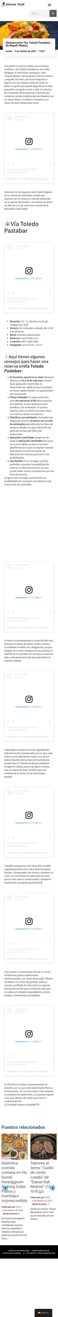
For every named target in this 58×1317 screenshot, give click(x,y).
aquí (36, 338)
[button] (49, 5)
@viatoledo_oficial (32, 344)
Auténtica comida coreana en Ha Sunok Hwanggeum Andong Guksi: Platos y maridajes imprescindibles (15, 1182)
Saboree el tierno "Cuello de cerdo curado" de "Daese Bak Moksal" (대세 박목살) (42, 1177)
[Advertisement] (29, 1287)
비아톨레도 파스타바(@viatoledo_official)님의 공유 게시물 (32, 179)
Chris (18, 1207)
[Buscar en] (53, 13)
